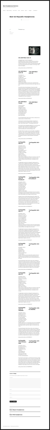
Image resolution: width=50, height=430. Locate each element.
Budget (30, 10)
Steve (10, 31)
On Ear (19, 10)
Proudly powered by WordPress (15, 426)
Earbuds (22, 10)
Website (11, 397)
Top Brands (35, 10)
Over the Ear (15, 10)
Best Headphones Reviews (10, 6)
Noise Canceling (9, 10)
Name (11, 389)
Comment (11, 377)
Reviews (4, 10)
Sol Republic (11, 33)
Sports (26, 10)
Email (11, 393)
